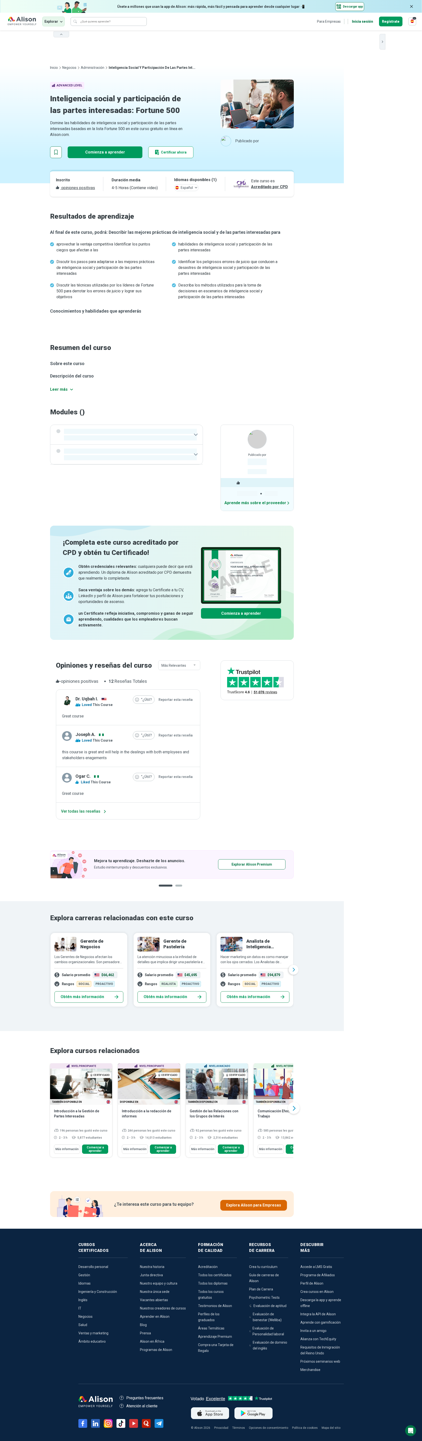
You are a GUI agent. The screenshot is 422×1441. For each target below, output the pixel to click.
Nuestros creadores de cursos (163, 1308)
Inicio (54, 68)
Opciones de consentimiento (268, 1428)
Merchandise (310, 1370)
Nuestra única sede (154, 1292)
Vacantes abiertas (154, 1300)
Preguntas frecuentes (144, 1398)
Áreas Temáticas (211, 1328)
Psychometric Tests (264, 1297)
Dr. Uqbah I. (86, 698)
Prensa (145, 1333)
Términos (238, 1428)
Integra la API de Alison (318, 1314)
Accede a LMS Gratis (316, 1267)
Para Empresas (329, 21)
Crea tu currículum (263, 1267)
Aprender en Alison (154, 1316)
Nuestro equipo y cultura (158, 1283)
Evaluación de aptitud (269, 1306)
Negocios (69, 68)
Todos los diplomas (213, 1283)
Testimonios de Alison (215, 1306)
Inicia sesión (362, 21)
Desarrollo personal (93, 1267)
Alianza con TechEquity (318, 1339)
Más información (67, 1149)
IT (79, 1308)
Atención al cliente (142, 1406)
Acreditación (208, 1267)
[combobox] (179, 665)
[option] (172, 970)
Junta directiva (151, 1275)
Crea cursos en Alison (317, 1292)
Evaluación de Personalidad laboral (268, 1331)
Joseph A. (85, 734)
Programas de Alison (156, 1350)
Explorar (51, 21)
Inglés (82, 1300)
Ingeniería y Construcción (97, 1292)
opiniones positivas (77, 187)
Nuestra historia (152, 1267)
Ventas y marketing (93, 1333)
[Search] (75, 21)
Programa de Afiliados (317, 1275)
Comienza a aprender (105, 152)
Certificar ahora (174, 152)
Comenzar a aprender (95, 1149)
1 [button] (165, 889)
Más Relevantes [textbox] (173, 665)
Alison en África (152, 1341)
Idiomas (84, 1283)
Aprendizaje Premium (215, 1337)
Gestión (84, 1275)
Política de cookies (305, 1428)
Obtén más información (82, 996)
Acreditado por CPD (269, 186)
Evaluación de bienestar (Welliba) (267, 1317)
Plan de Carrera (261, 1289)
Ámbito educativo (92, 1341)
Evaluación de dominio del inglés (270, 1345)
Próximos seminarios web (320, 1361)
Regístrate (391, 21)
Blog (143, 1325)
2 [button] (180, 889)
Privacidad (221, 1428)
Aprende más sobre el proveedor (255, 503)
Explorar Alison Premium (177, 864)
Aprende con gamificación (320, 1322)
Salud (82, 1325)
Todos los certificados (215, 1275)
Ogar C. (83, 776)
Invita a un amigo (313, 1331)
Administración (92, 68)
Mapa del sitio (331, 1428)
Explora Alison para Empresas (253, 1205)
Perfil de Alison (311, 1283)
